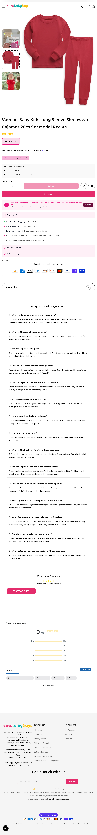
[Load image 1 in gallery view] (11, 59)
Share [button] (7, 260)
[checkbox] (71, 678)
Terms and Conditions (43, 747)
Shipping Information (42, 743)
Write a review (85, 669)
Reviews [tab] (12, 670)
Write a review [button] (21, 591)
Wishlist (68, 738)
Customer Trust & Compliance (46, 760)
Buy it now (48, 194)
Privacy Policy (40, 738)
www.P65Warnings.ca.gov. (59, 799)
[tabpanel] (48, 694)
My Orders (69, 734)
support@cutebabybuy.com (20, 762)
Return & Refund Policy (43, 756)
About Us (38, 730)
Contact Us (38, 734)
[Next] (11, 94)
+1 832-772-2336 (22, 765)
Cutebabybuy (30, 824)
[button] (3, 6)
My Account (70, 730)
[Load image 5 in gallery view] (11, 38)
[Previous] (11, 26)
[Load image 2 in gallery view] (11, 81)
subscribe (72, 781)
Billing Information (41, 752)
